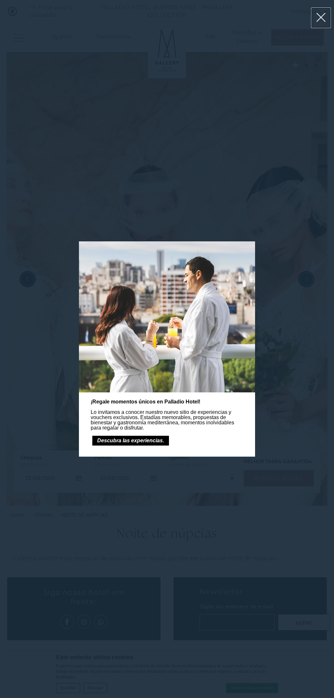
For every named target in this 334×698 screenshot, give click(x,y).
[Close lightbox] (321, 18)
